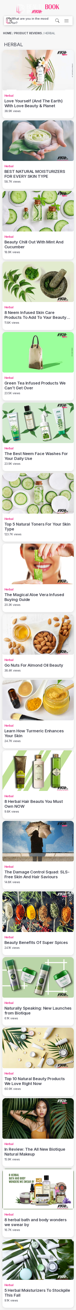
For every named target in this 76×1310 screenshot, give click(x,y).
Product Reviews (28, 33)
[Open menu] (66, 21)
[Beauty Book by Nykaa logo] (8, 20)
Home (7, 33)
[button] (33, 20)
